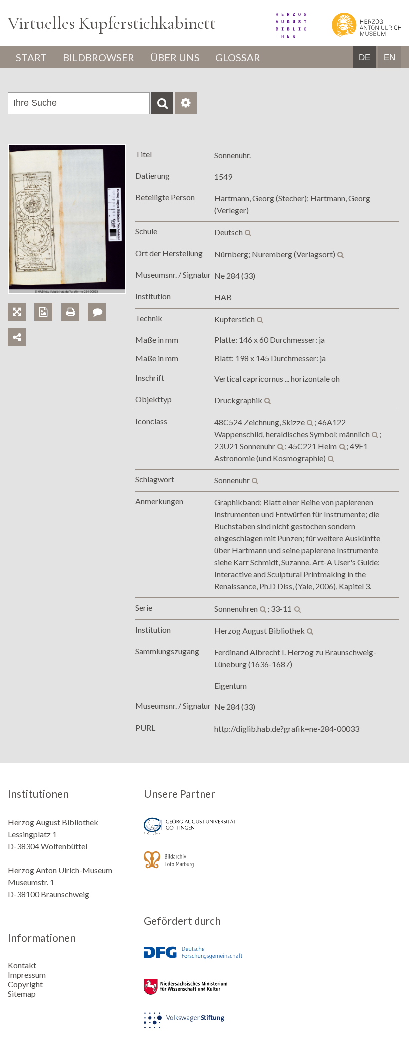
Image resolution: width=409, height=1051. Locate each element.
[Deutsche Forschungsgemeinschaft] (204, 960)
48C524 (228, 422)
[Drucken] (74, 300)
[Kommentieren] (100, 300)
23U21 (226, 446)
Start (31, 57)
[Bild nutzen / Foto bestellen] (43, 312)
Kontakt (22, 965)
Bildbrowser (98, 57)
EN (389, 57)
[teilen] (17, 337)
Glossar (237, 57)
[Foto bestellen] (47, 300)
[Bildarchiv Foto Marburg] (204, 866)
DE (364, 57)
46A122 (332, 422)
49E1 (359, 446)
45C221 (302, 446)
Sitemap (22, 993)
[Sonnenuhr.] (67, 291)
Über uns (175, 57)
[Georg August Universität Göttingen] (204, 833)
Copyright (25, 984)
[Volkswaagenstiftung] (204, 1027)
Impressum (27, 974)
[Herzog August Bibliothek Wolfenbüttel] (280, 34)
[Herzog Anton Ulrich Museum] (354, 34)
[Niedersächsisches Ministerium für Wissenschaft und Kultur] (204, 993)
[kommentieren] (97, 312)
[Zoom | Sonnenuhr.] (21, 300)
